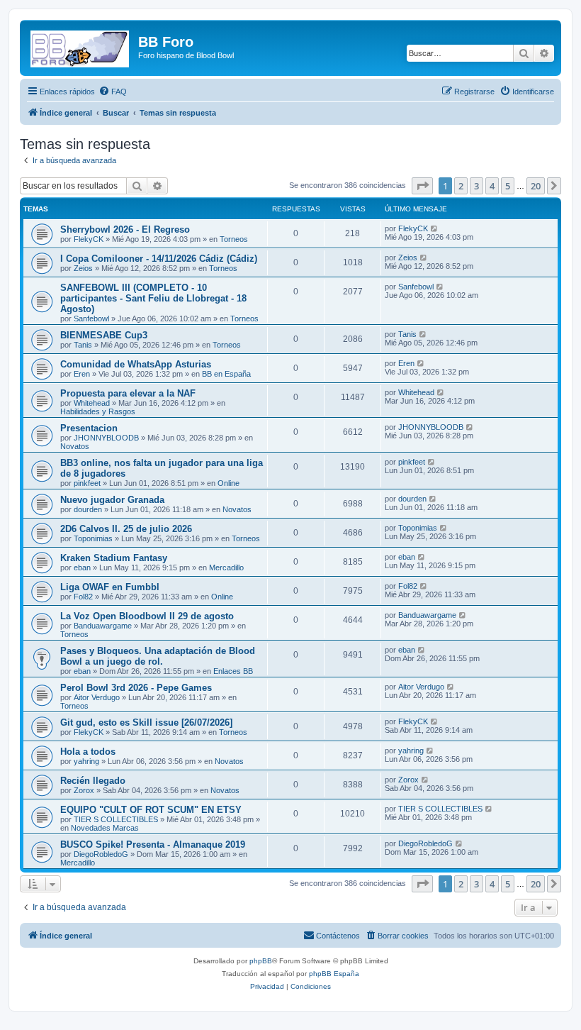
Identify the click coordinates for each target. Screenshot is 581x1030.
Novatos (74, 446)
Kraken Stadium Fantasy (113, 558)
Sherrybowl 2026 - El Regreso (125, 229)
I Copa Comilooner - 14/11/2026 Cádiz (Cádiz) (158, 258)
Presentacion (89, 428)
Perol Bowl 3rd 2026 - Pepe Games (136, 687)
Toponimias (93, 538)
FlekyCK (88, 239)
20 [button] (536, 185)
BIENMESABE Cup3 (103, 335)
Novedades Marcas (105, 828)
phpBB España (334, 974)
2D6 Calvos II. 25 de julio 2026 (126, 529)
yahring (86, 761)
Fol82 (83, 596)
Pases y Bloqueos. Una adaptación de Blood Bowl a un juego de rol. (157, 656)
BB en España (226, 374)
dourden (88, 509)
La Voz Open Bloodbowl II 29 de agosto (147, 616)
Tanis (83, 344)
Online (228, 483)
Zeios (83, 268)
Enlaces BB (233, 671)
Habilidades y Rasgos (97, 411)
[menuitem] (112, 91)
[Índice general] (80, 46)
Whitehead (92, 403)
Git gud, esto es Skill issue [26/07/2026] (146, 722)
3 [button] (476, 185)
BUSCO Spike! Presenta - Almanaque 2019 (152, 844)
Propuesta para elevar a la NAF (128, 393)
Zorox (84, 790)
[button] (422, 185)
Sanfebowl (91, 318)
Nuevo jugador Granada (112, 499)
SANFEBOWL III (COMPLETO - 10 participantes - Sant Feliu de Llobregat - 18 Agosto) (153, 298)
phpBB (260, 961)
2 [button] (460, 185)
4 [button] (492, 185)
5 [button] (507, 185)
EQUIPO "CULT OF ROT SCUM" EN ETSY (151, 809)
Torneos (234, 239)
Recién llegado (92, 780)
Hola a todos (87, 751)
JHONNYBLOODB (106, 437)
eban (82, 567)
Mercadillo (226, 567)
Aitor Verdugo (97, 697)
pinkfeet (87, 483)
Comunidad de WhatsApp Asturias (135, 364)
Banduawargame (103, 625)
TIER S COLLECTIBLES (116, 819)
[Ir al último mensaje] (434, 228)
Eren (82, 374)
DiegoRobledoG (101, 854)
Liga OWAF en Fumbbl (109, 587)
